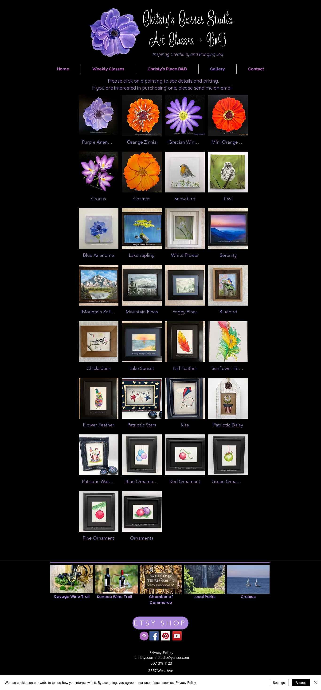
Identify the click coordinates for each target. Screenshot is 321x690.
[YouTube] (177, 635)
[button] (98, 121)
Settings (279, 682)
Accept (301, 682)
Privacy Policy (186, 682)
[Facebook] (154, 635)
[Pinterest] (165, 635)
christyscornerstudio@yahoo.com (162, 657)
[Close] (315, 682)
